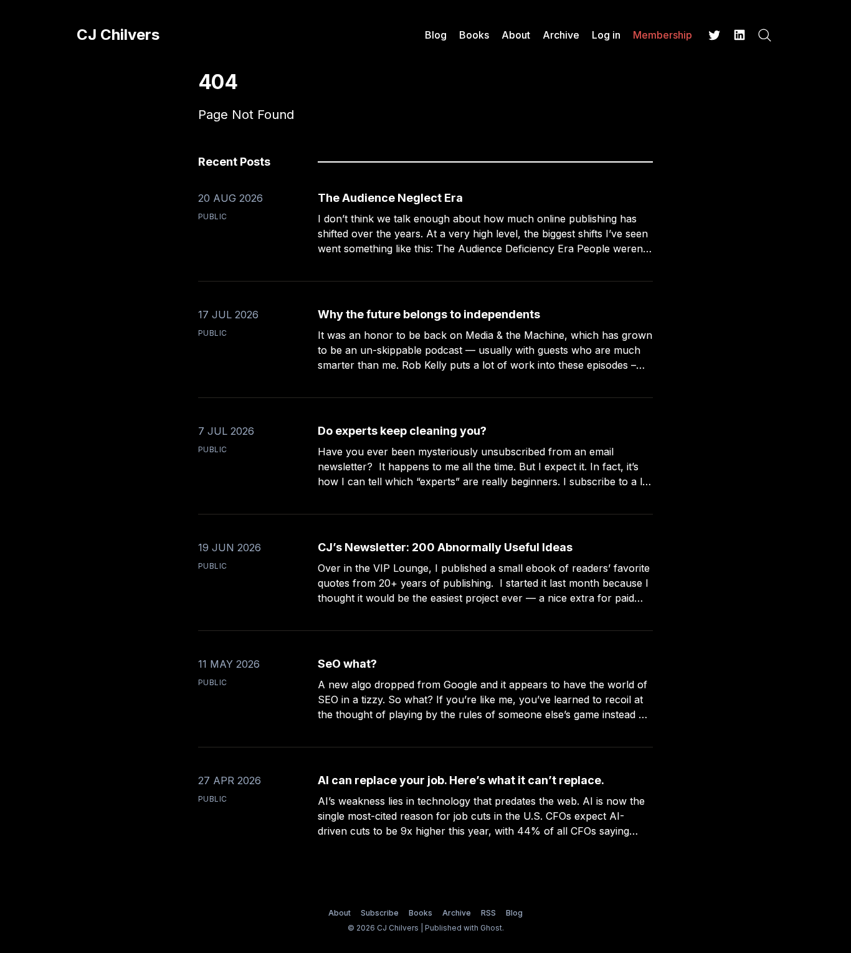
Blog (436, 35)
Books (474, 35)
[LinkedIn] (739, 35)
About (516, 35)
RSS (488, 912)
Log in (606, 35)
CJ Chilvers (118, 34)
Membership (662, 35)
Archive (561, 35)
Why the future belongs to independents (429, 314)
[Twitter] (715, 35)
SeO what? (347, 663)
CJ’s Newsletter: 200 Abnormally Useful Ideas (445, 547)
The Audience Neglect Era (390, 197)
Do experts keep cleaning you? (402, 430)
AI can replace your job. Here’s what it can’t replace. (461, 780)
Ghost (491, 927)
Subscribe (380, 912)
